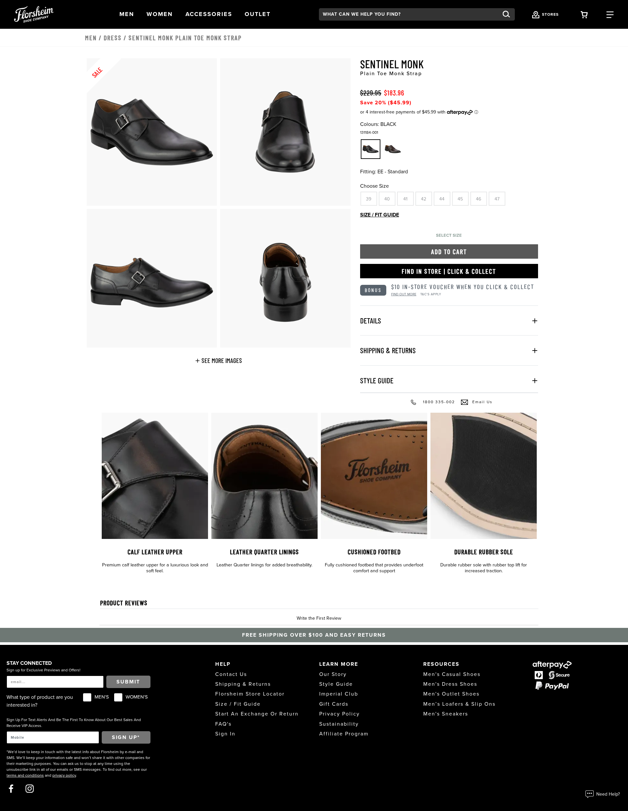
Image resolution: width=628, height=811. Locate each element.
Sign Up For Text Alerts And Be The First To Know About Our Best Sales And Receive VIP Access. (74, 722)
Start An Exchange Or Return (257, 714)
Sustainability (339, 724)
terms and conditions (25, 775)
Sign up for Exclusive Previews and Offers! (43, 670)
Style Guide (336, 684)
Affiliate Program (344, 734)
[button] (126, 14)
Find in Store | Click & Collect (449, 271)
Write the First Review (319, 618)
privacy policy (64, 775)
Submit (128, 682)
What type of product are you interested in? (40, 701)
